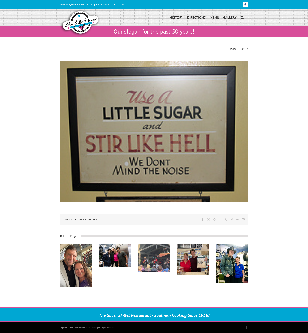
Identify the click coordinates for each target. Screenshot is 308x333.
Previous (233, 48)
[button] (242, 17)
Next (242, 48)
